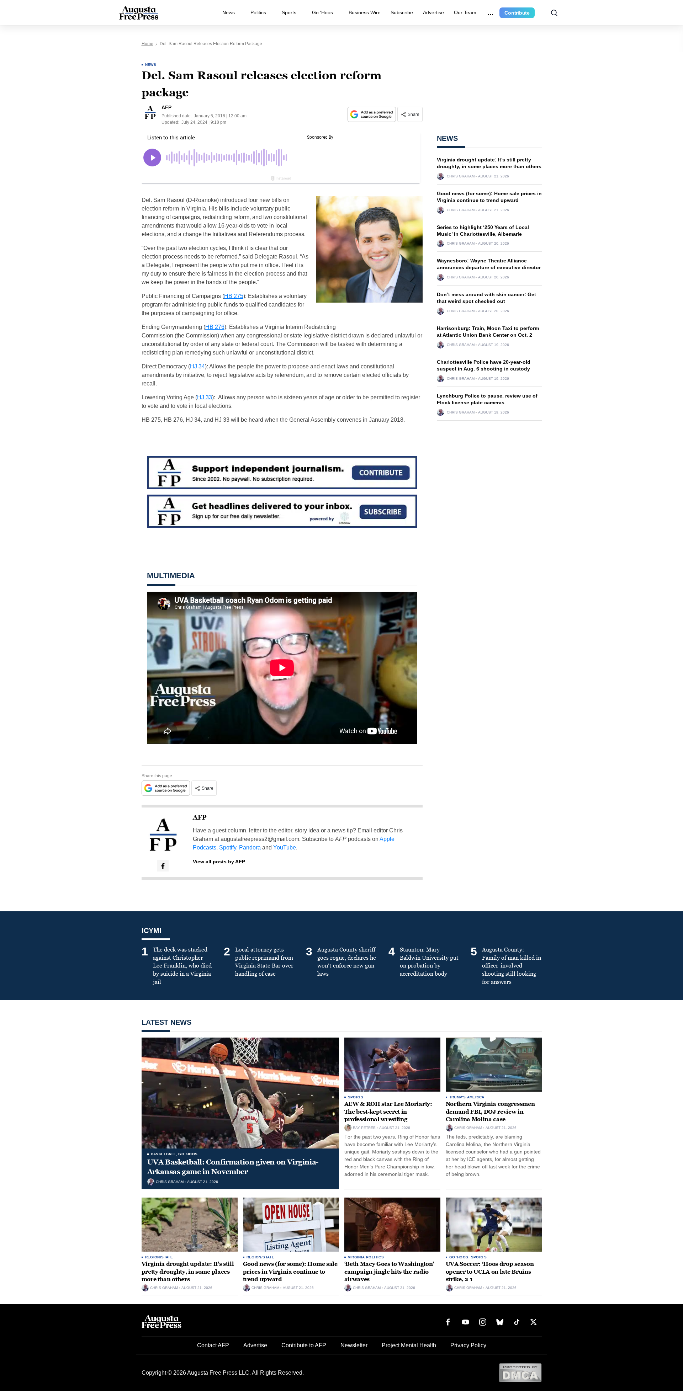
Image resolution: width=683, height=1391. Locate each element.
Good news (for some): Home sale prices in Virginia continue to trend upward (290, 1271)
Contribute (517, 13)
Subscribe (402, 12)
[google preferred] (372, 114)
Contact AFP (213, 1345)
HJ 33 (204, 397)
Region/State (159, 1257)
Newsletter (353, 1345)
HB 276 (214, 327)
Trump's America (467, 1097)
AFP (200, 817)
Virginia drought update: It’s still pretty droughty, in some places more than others (188, 1271)
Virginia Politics (366, 1257)
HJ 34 (197, 366)
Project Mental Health (409, 1345)
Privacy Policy (468, 1345)
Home (147, 43)
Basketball (163, 1154)
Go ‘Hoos (322, 12)
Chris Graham (461, 176)
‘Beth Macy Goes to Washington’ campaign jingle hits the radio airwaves (389, 1271)
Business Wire (365, 12)
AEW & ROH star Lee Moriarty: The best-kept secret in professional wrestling (388, 1111)
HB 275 (233, 296)
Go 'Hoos (187, 1154)
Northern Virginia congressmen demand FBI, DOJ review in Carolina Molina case (490, 1111)
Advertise (433, 12)
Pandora (250, 847)
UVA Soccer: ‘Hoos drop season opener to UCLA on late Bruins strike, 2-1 (490, 1271)
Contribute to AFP (303, 1345)
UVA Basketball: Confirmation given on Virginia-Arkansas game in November (233, 1166)
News (228, 12)
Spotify (227, 847)
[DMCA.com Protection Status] (520, 1372)
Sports (289, 12)
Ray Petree (364, 1128)
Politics (258, 12)
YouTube (284, 847)
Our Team (465, 12)
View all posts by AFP (219, 861)
